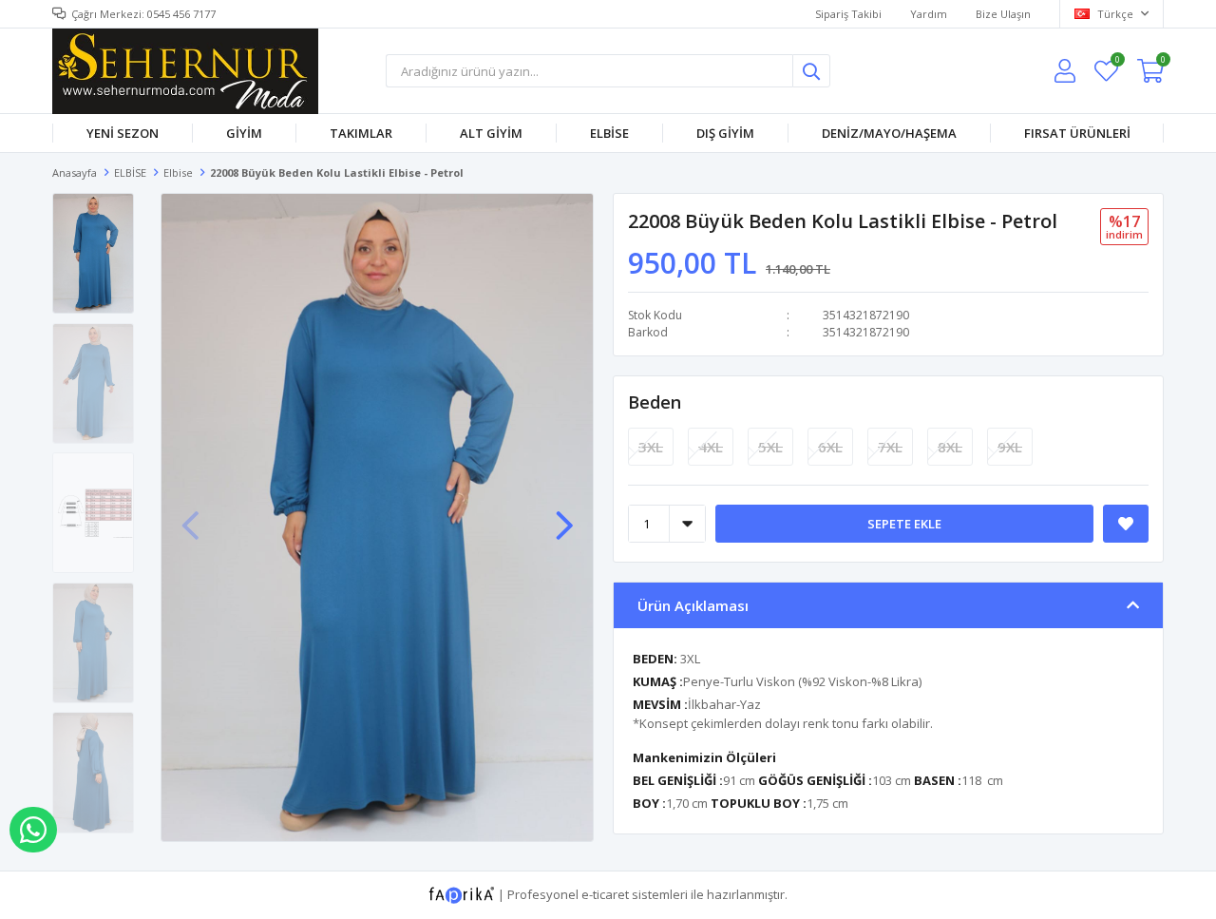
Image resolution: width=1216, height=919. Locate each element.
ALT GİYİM (491, 133)
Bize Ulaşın (1003, 14)
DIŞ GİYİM (725, 133)
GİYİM (244, 133)
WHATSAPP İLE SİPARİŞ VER (33, 829)
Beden (654, 402)
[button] (564, 516)
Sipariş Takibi (848, 14)
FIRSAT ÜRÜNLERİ (1077, 133)
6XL (830, 446)
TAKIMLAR (361, 133)
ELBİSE (609, 133)
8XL (950, 446)
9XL (1010, 446)
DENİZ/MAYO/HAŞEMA (889, 133)
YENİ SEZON (122, 133)
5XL (770, 446)
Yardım (928, 14)
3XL (650, 446)
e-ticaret (605, 893)
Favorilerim (1116, 62)
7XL (890, 446)
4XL (710, 446)
